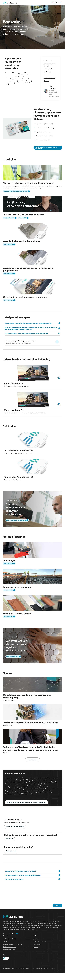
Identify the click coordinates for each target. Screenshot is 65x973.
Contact (46, 81)
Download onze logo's (9, 949)
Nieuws (46, 75)
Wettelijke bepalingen (23, 968)
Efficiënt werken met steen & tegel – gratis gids (46, 147)
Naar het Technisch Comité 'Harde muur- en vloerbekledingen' (26, 802)
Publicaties (47, 72)
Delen (56, 905)
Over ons (36, 939)
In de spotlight (48, 69)
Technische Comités (40, 941)
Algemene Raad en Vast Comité (40, 968)
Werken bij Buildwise (9, 939)
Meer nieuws (32, 760)
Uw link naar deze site (9, 947)
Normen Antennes (49, 78)
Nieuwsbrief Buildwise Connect (12, 944)
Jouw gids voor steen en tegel (50, 65)
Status (53, 968)
